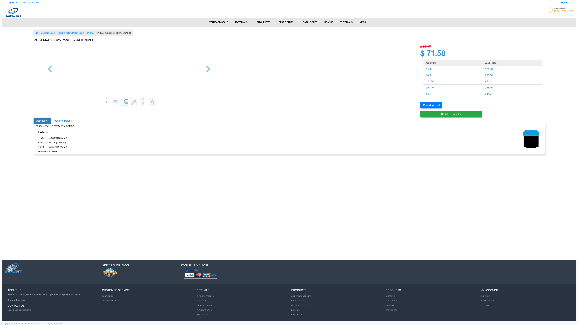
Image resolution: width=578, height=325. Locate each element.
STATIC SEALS (202, 300)
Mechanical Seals (299, 305)
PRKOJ (90, 32)
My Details (485, 296)
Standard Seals (47, 32)
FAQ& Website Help (110, 300)
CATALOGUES (391, 310)
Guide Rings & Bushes (301, 296)
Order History (487, 300)
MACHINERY (391, 305)
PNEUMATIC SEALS (204, 310)
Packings (295, 310)
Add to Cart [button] (432, 105)
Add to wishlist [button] (453, 114)
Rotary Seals (297, 300)
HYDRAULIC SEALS (204, 305)
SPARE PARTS (391, 300)
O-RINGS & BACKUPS (205, 296)
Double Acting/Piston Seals (71, 32)
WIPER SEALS (202, 314)
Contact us (107, 296)
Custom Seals (297, 314)
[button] (50, 69)
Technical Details (62, 120)
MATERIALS (390, 296)
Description (42, 120)
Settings (484, 305)
